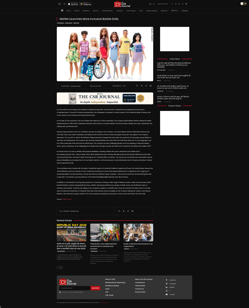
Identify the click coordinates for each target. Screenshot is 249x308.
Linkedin (171, 287)
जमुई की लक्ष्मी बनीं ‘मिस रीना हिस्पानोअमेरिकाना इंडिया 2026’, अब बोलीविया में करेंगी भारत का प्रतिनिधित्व (174, 65)
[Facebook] (172, 4)
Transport (160, 91)
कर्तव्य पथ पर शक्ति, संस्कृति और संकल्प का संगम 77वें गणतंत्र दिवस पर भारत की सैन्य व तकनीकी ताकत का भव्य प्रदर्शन (71, 246)
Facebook (172, 280)
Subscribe (95, 288)
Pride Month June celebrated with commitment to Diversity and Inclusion (103, 246)
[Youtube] (186, 4)
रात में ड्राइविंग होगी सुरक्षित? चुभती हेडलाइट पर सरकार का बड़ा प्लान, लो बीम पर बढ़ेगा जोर (173, 87)
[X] (182, 4)
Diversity (66, 211)
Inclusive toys (74, 211)
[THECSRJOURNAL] (122, 4)
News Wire (76, 23)
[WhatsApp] (150, 86)
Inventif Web (104, 302)
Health (159, 80)
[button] (64, 3)
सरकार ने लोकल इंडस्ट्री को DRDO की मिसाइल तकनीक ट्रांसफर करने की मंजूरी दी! (173, 98)
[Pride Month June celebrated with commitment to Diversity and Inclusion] (105, 232)
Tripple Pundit (66, 199)
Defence (159, 101)
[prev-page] (58, 267)
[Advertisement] (174, 39)
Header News (68, 23)
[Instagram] (175, 4)
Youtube (172, 294)
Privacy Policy (78, 292)
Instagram (172, 284)
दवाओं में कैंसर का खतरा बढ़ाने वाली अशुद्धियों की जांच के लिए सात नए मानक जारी (174, 77)
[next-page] (61, 267)
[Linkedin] (179, 4)
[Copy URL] (146, 86)
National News (61, 251)
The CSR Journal (76, 86)
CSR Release (60, 23)
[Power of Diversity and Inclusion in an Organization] (138, 232)
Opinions (126, 249)
